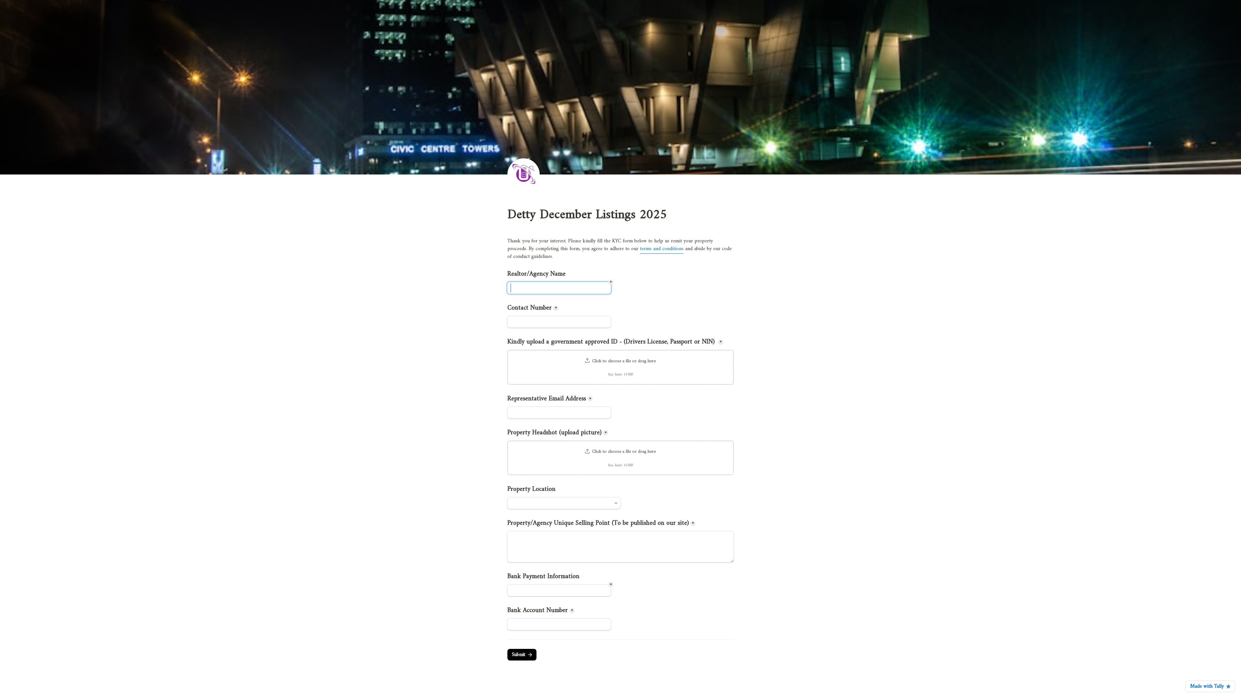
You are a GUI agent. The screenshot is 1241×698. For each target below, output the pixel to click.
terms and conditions (662, 248)
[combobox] (563, 503)
